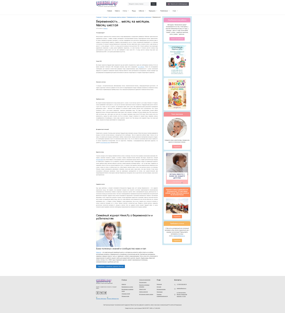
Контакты (177, 280)
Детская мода (142, 282)
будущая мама (99, 159)
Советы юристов (143, 291)
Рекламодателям (161, 289)
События (141, 11)
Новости (117, 11)
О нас (174, 11)
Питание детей (125, 296)
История (159, 286)
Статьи (125, 11)
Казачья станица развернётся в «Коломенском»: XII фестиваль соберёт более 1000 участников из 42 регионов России (177, 192)
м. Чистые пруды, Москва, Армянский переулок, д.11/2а (182, 294)
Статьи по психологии (144, 279)
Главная (109, 11)
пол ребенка (141, 66)
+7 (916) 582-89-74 (182, 284)
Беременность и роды (127, 286)
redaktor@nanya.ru (179, 236)
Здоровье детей (126, 293)
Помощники (152, 11)
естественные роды (105, 142)
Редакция (159, 284)
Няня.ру (98, 252)
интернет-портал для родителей (104, 283)
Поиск (153, 4)
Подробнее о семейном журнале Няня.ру (110, 266)
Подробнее (177, 146)
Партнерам (159, 292)
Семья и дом (142, 289)
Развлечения (164, 11)
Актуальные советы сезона (146, 294)
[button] (128, 11)
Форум (134, 11)
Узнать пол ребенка (177, 38)
